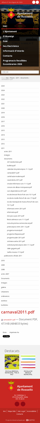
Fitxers (12, 78)
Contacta (7, 55)
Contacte (19, 414)
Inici (5, 26)
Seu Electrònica (11, 46)
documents (24, 78)
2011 (17, 78)
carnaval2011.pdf (9, 320)
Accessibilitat (31, 411)
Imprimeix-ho (14, 332)
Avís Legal (21, 411)
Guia (5, 41)
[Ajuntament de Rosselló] (20, 13)
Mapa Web (12, 411)
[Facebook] (33, 2)
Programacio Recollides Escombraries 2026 (15, 62)
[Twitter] (37, 2)
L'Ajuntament (10, 31)
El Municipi (8, 36)
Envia (4, 332)
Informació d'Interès (13, 50)
